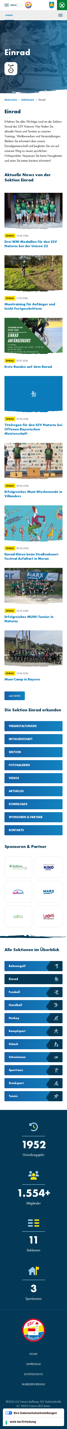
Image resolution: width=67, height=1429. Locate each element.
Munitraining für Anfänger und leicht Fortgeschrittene (29, 306)
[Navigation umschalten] (10, 5)
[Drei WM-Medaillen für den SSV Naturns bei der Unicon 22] (33, 211)
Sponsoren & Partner (26, 817)
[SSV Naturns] (28, 5)
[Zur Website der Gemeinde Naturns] (51, 5)
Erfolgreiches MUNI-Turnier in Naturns (28, 618)
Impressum (33, 1364)
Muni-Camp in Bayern (22, 679)
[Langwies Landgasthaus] (49, 916)
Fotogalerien (19, 765)
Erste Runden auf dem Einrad (28, 366)
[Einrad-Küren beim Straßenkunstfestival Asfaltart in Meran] (33, 523)
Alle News (15, 695)
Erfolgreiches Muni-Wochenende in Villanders (33, 493)
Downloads (18, 804)
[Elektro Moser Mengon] (18, 916)
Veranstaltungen (23, 726)
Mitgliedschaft (21, 739)
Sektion (15, 752)
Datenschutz (33, 1374)
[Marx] (49, 892)
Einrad (9, 15)
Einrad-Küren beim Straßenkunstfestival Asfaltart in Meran (31, 556)
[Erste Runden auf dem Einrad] (33, 336)
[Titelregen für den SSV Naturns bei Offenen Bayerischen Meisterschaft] (33, 394)
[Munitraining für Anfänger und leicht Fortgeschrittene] (33, 273)
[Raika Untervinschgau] (18, 867)
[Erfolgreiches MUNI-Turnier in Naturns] (33, 586)
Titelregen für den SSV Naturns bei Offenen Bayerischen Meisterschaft (33, 429)
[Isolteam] (18, 892)
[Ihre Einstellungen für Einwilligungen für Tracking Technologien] (6, 1422)
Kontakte (16, 830)
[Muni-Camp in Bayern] (33, 648)
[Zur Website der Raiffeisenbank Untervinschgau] (62, 5)
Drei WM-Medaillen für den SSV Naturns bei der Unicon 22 (30, 243)
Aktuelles (16, 791)
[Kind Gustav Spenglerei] (49, 867)
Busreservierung (33, 1384)
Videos (14, 778)
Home (33, 1354)
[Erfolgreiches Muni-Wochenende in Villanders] (33, 461)
